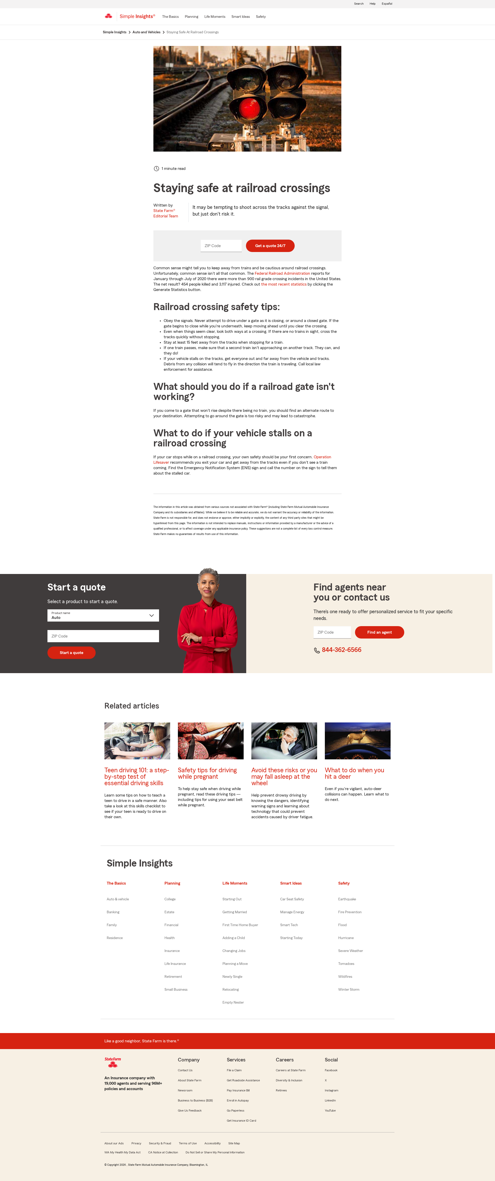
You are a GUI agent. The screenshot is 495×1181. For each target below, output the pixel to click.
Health (169, 938)
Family (112, 925)
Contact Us (185, 1070)
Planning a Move (235, 964)
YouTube (330, 1110)
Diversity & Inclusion (289, 1080)
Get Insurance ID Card (241, 1120)
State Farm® (165, 213)
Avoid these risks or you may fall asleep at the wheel (284, 776)
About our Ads (114, 1143)
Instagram (331, 1090)
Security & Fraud (160, 1143)
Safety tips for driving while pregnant (207, 773)
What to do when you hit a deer (354, 773)
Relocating (230, 989)
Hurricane (346, 938)
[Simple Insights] (137, 18)
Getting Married (234, 912)
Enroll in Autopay (238, 1100)
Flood (342, 925)
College (170, 899)
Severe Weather (350, 951)
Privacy (136, 1143)
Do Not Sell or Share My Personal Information (215, 1152)
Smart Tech (289, 925)
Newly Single (232, 977)
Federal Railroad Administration (282, 273)
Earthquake (347, 899)
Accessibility (212, 1143)
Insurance (172, 951)
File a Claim (234, 1070)
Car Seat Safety (292, 899)
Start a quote (71, 653)
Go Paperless (235, 1110)
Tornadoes (346, 964)
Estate (169, 912)
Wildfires (345, 977)
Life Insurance (175, 964)
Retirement (173, 977)
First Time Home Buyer (240, 925)
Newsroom (185, 1090)
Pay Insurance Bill (238, 1090)
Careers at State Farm (291, 1070)
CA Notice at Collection (163, 1152)
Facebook (331, 1070)
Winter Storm (348, 989)
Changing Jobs (233, 951)
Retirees (281, 1090)
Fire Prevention (350, 912)
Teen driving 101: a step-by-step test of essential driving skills (136, 776)
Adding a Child (233, 938)
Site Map (234, 1143)
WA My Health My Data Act (122, 1152)
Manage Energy (292, 912)
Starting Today (291, 938)
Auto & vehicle (118, 899)
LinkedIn (330, 1100)
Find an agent (379, 632)
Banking (113, 912)
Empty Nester (233, 1002)
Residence (115, 938)
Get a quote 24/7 (270, 246)
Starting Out (232, 899)
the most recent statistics (284, 284)
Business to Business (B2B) (195, 1100)
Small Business (175, 989)
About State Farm (189, 1080)
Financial (171, 925)
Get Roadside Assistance (243, 1080)
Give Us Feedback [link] (190, 1110)
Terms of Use (188, 1143)
